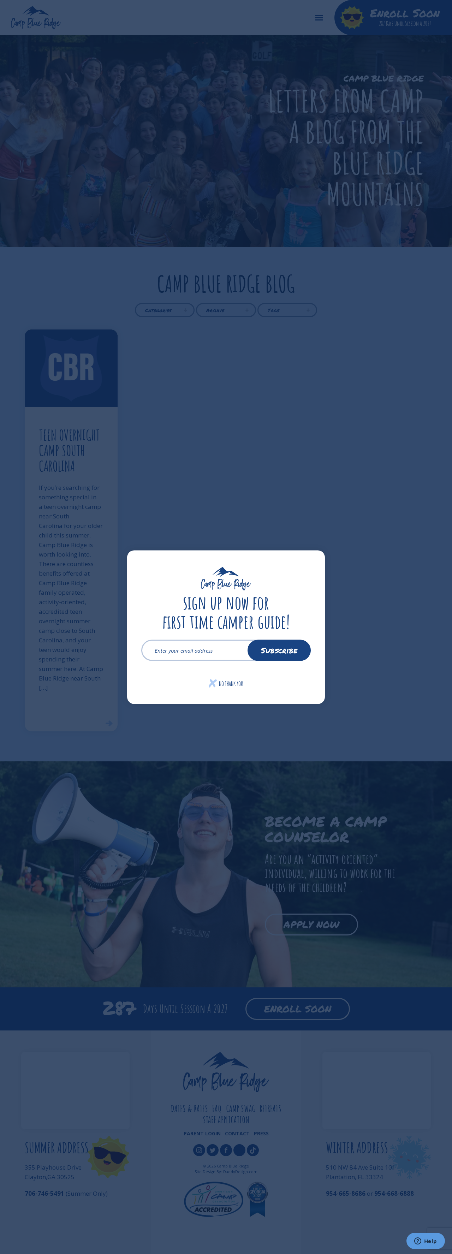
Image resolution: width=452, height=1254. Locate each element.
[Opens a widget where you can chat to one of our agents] (425, 1241)
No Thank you (226, 683)
